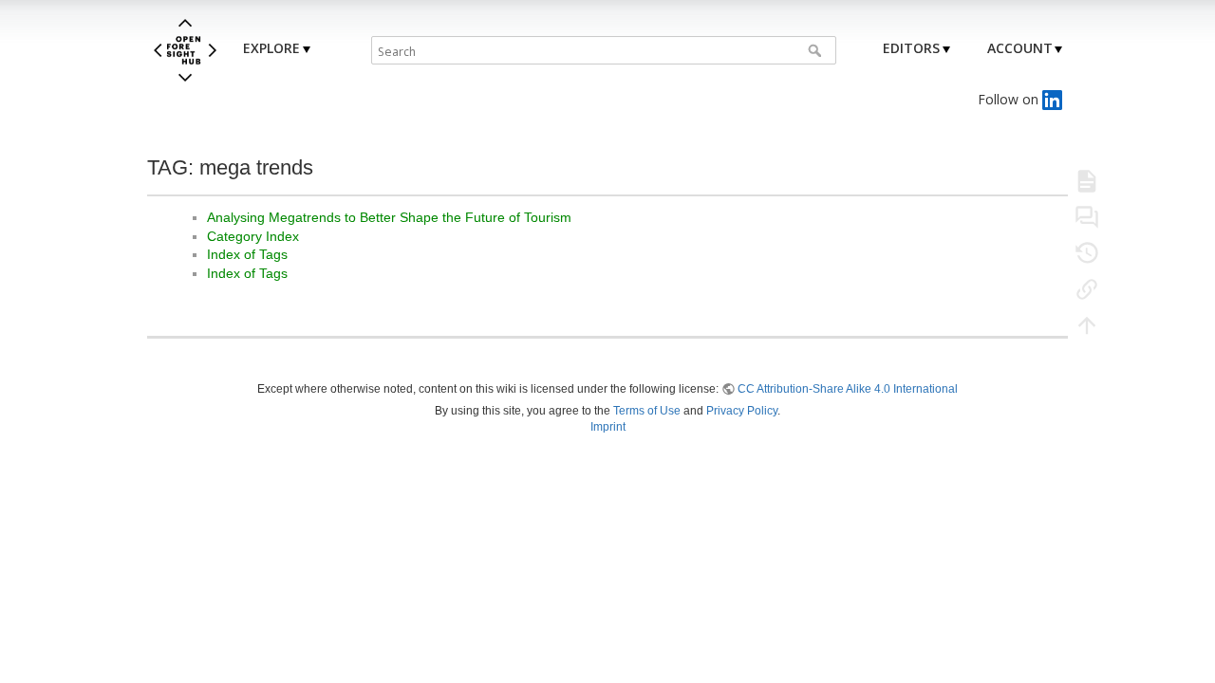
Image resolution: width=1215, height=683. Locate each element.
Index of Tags (247, 254)
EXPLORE (271, 48)
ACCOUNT (1020, 48)
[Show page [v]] (1087, 180)
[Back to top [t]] (1087, 324)
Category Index (253, 236)
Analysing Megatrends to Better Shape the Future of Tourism (389, 217)
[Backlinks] (1087, 288)
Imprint (608, 427)
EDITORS (911, 48)
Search (817, 50)
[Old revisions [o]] (1087, 252)
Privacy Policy (741, 410)
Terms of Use (647, 410)
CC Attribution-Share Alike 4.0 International (848, 389)
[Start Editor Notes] (1087, 216)
